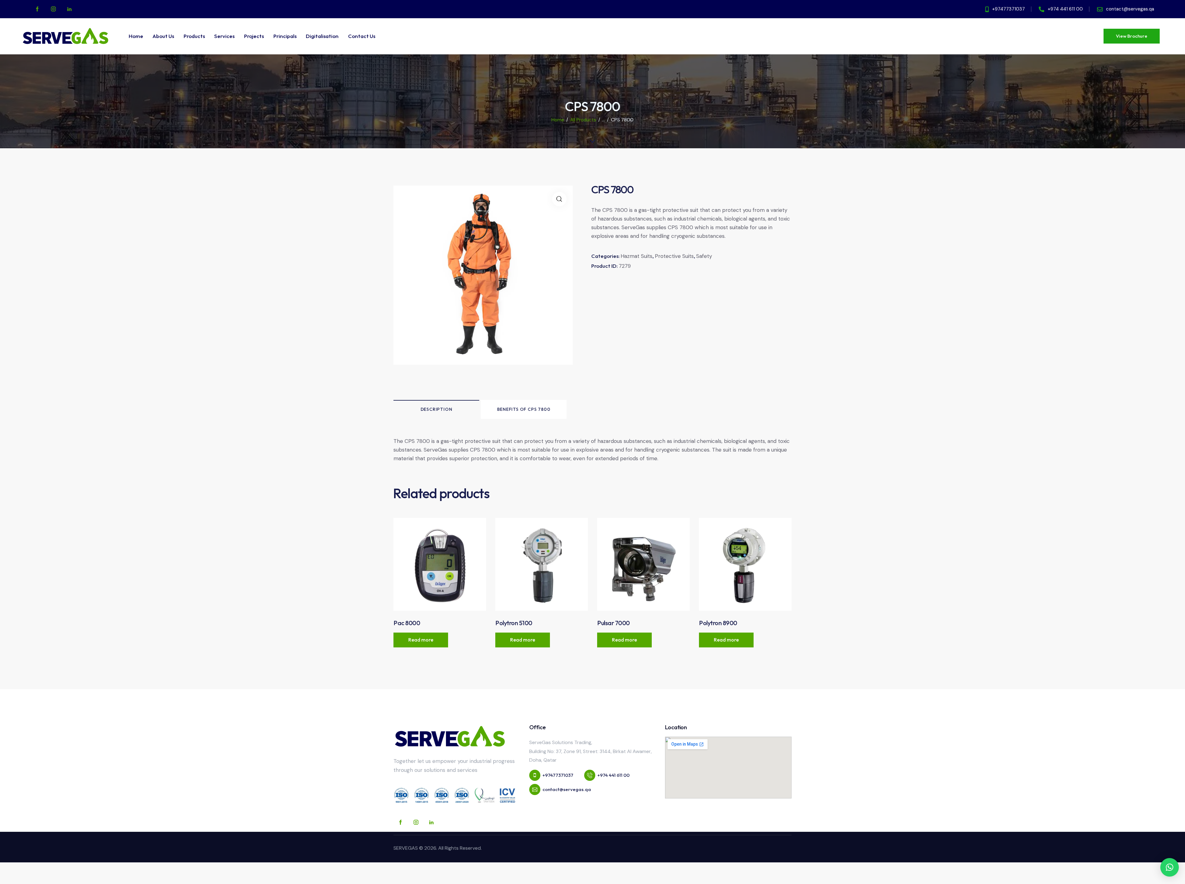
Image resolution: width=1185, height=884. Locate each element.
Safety (704, 256)
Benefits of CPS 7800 (524, 409)
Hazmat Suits (636, 256)
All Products (583, 120)
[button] (1169, 867)
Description (436, 409)
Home (557, 120)
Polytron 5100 (513, 623)
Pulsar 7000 (613, 623)
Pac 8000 (406, 623)
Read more (420, 640)
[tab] (436, 409)
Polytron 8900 (718, 623)
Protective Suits (674, 256)
